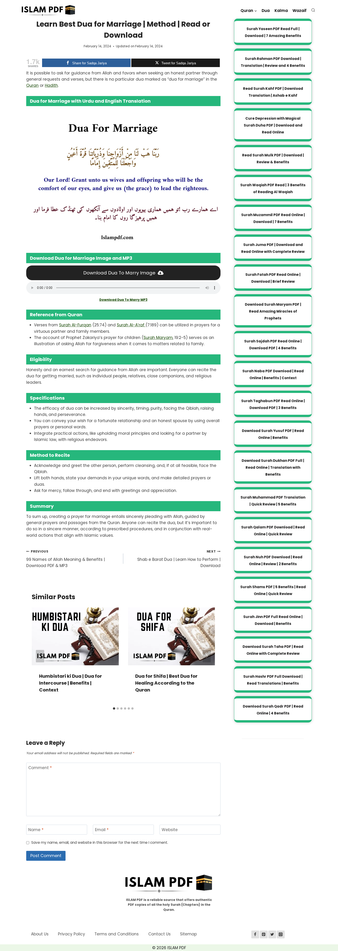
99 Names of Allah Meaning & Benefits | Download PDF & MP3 (65, 558)
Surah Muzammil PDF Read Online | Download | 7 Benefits (273, 218)
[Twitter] (272, 934)
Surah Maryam (158, 337)
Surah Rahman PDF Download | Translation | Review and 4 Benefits (273, 62)
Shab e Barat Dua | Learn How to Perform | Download (178, 558)
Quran (32, 85)
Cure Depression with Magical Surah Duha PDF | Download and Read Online (273, 125)
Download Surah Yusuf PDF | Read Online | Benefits (273, 434)
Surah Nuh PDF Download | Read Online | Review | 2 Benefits (273, 560)
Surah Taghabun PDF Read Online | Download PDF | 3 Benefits (273, 404)
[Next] (207, 656)
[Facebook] (255, 934)
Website (170, 829)
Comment (40, 767)
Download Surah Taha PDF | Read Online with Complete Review (273, 650)
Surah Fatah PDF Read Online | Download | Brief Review (273, 278)
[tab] (114, 708)
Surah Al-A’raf (131, 325)
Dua (266, 10)
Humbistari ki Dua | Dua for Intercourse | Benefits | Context (70, 683)
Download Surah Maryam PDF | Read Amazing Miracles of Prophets (273, 311)
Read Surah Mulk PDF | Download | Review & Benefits (273, 158)
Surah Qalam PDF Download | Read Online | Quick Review (273, 530)
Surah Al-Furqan (75, 325)
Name (35, 829)
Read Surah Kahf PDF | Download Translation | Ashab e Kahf (273, 92)
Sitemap (188, 934)
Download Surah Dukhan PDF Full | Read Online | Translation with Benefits (273, 467)
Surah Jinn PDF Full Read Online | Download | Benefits (273, 620)
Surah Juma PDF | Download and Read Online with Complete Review (273, 248)
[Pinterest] (264, 934)
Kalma (281, 10)
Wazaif (299, 10)
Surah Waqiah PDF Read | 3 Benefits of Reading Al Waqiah (273, 188)
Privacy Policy (71, 934)
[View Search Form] (314, 11)
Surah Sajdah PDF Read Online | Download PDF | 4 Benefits (273, 344)
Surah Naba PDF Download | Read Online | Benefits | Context (273, 374)
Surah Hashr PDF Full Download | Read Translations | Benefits (273, 680)
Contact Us (159, 934)
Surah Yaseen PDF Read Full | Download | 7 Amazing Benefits (273, 32)
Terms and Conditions (117, 934)
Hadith (51, 85)
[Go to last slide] (40, 656)
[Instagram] (281, 934)
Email (102, 829)
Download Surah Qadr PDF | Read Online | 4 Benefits (273, 710)
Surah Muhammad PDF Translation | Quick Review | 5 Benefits (273, 501)
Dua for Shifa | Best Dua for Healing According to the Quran (166, 683)
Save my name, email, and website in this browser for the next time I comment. (99, 842)
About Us (40, 934)
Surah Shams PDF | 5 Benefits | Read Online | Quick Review (273, 590)
